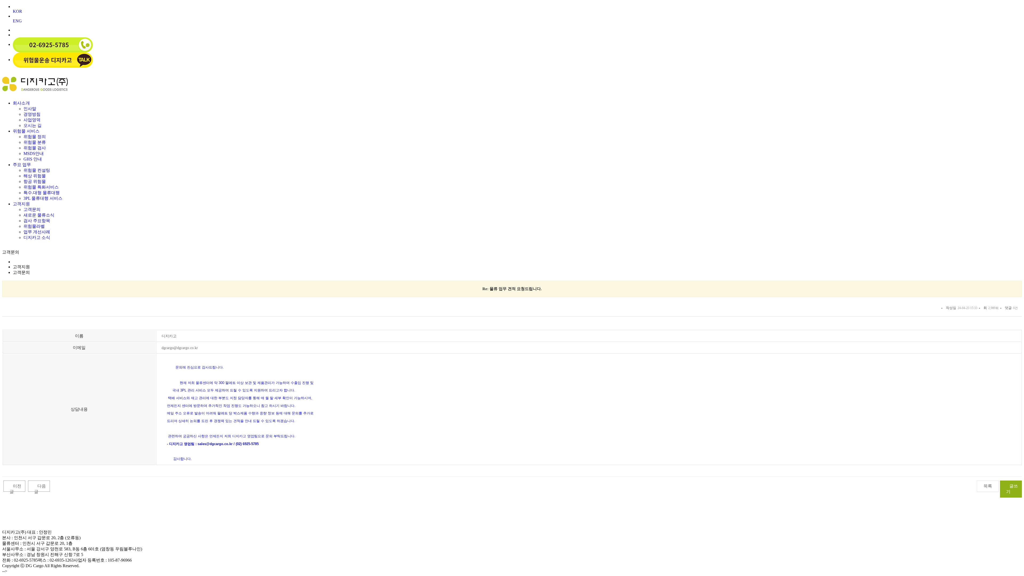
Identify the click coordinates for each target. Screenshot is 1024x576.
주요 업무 (22, 164)
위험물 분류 (34, 142)
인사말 (29, 108)
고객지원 (21, 204)
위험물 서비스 (26, 131)
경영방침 (32, 114)
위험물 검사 (34, 148)
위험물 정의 (34, 136)
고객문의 (32, 209)
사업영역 (32, 120)
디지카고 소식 (36, 237)
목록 (987, 486)
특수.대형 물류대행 (41, 192)
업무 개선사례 (36, 232)
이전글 (15, 489)
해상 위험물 (34, 176)
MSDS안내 (33, 153)
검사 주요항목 (36, 220)
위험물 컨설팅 (36, 170)
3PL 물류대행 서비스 (42, 198)
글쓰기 (1012, 489)
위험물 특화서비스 (41, 187)
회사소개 (21, 103)
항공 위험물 (34, 181)
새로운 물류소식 (38, 215)
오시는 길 (32, 125)
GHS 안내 (32, 159)
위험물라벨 (34, 226)
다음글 (40, 489)
